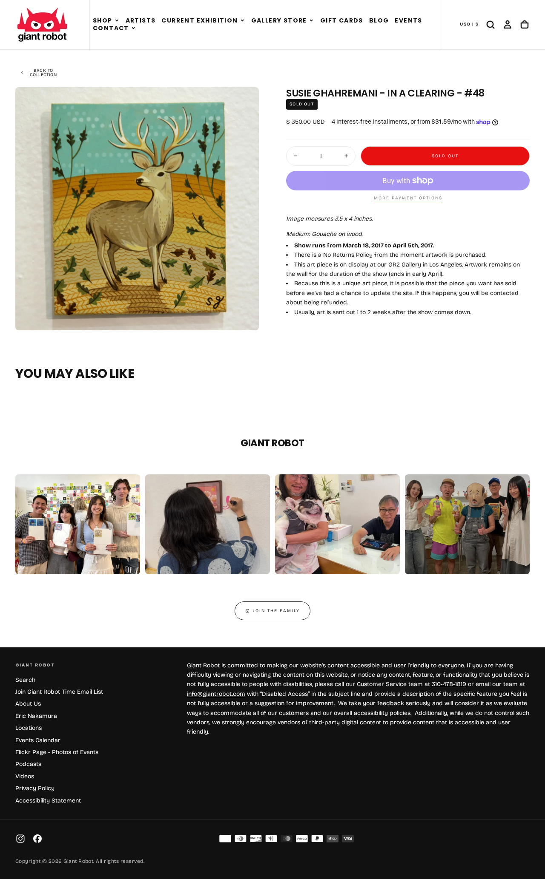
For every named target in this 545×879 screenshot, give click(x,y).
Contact (111, 28)
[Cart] (524, 24)
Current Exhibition (199, 20)
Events (408, 20)
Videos (24, 776)
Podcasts (28, 764)
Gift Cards (341, 20)
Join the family (276, 610)
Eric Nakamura (36, 716)
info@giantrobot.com (216, 694)
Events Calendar (37, 740)
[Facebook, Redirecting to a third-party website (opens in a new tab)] (37, 839)
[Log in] (507, 24)
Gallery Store (279, 20)
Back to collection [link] (43, 72)
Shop (102, 20)
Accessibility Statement (48, 800)
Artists (141, 20)
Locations (28, 728)
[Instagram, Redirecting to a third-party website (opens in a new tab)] (20, 839)
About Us (28, 703)
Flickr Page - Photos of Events (56, 752)
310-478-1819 (449, 684)
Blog (379, 20)
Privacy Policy (34, 788)
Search (25, 679)
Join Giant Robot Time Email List (59, 691)
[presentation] (245, 317)
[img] (225, 839)
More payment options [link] (408, 198)
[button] (117, 21)
